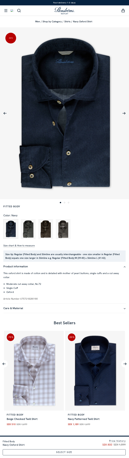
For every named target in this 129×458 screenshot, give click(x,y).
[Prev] (4, 364)
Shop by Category (52, 21)
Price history (117, 440)
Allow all (105, 251)
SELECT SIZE (64, 452)
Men (37, 21)
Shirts (67, 21)
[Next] (125, 364)
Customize (62, 251)
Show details (111, 241)
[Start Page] (64, 10)
